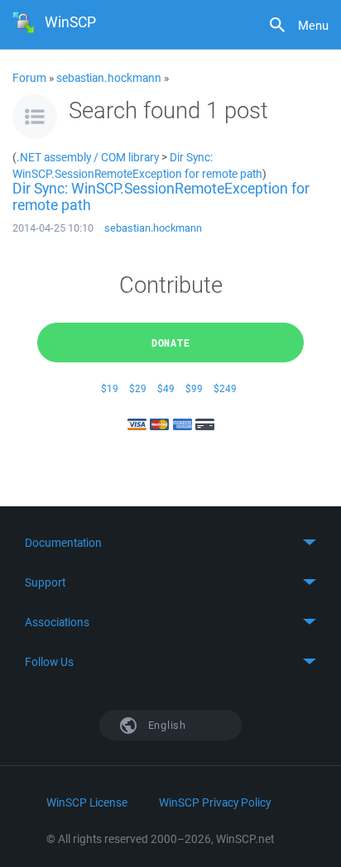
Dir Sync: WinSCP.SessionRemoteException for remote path (137, 165)
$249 (225, 388)
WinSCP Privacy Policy (215, 802)
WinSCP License (86, 802)
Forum (29, 77)
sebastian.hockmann (108, 77)
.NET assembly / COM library (88, 157)
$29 (137, 388)
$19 (109, 388)
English (165, 725)
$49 (166, 388)
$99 (194, 388)
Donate (170, 342)
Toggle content (170, 543)
